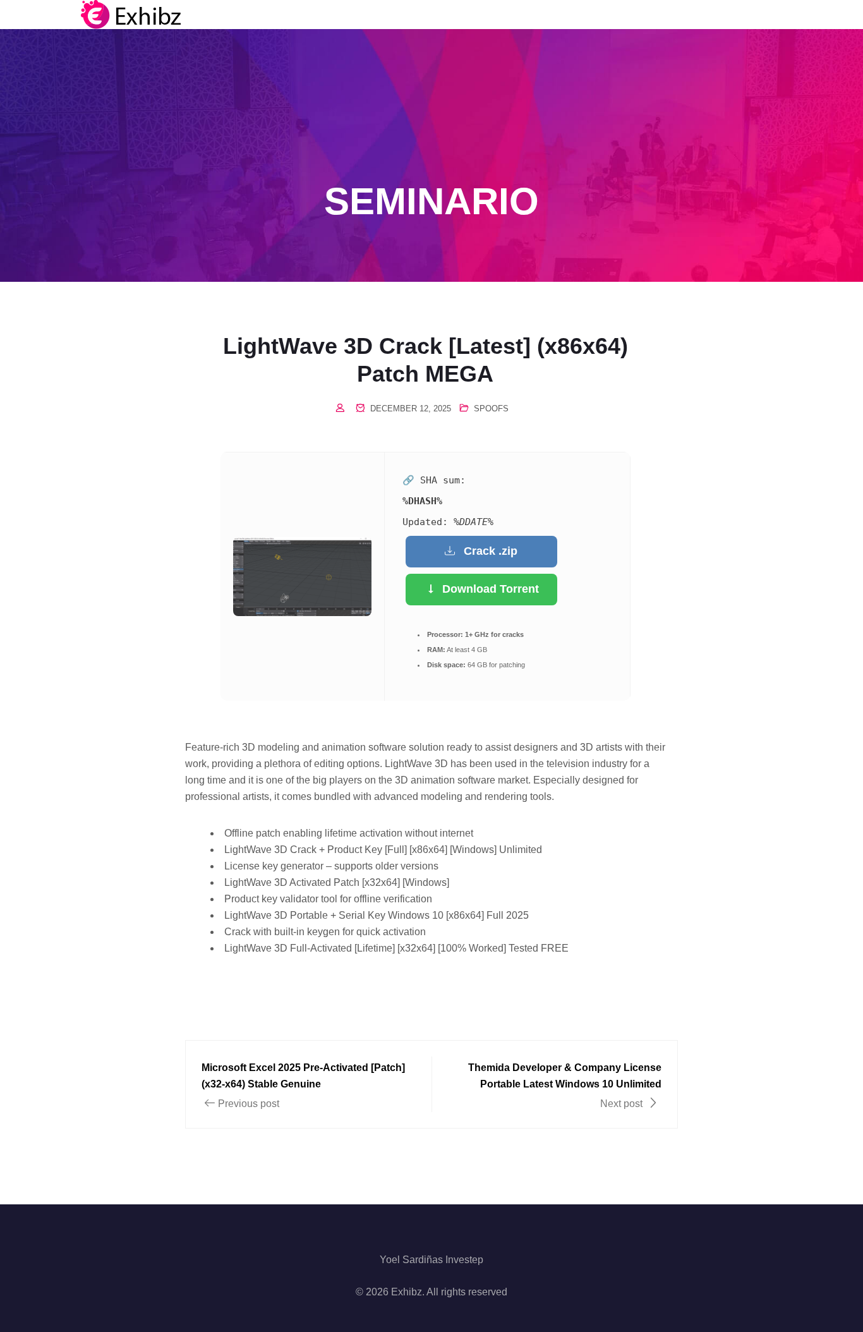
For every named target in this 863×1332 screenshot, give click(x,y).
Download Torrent (490, 589)
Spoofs (491, 408)
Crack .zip (490, 551)
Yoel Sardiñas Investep (431, 1259)
